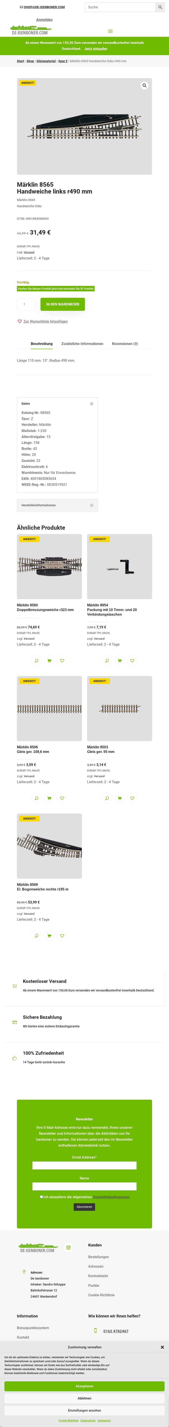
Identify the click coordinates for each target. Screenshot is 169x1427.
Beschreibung (42, 344)
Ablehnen (84, 1398)
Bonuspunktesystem (33, 1328)
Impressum (104, 1420)
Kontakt (23, 1337)
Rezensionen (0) (125, 344)
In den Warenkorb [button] (49, 660)
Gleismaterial (46, 61)
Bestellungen (98, 1257)
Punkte (93, 1286)
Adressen (95, 1266)
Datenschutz (88, 1420)
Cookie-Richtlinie (68, 1420)
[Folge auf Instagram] (68, 1247)
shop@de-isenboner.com (44, 7)
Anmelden (44, 20)
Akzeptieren (84, 1386)
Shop (30, 61)
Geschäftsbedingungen (111, 1197)
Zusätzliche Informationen (82, 344)
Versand (29, 252)
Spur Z (62, 61)
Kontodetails (98, 1276)
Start (20, 61)
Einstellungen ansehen (84, 1410)
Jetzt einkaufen (95, 49)
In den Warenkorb (62, 304)
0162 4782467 (116, 1331)
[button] (162, 1347)
